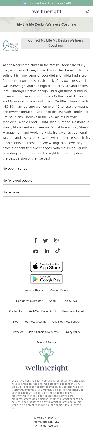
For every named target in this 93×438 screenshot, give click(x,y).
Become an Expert (73, 311)
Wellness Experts (34, 290)
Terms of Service (46, 342)
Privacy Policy (72, 332)
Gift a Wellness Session (66, 321)
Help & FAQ (70, 301)
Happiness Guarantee (29, 301)
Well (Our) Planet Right (42, 311)
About (52, 301)
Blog (15, 321)
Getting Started (59, 290)
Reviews (18, 332)
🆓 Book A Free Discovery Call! (46, 3)
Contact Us (15, 311)
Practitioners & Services (43, 332)
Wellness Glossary (35, 321)
